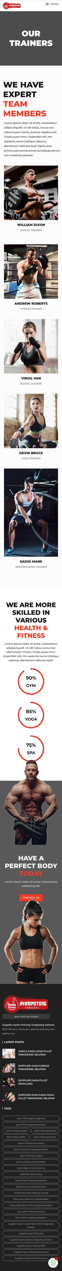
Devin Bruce (31, 453)
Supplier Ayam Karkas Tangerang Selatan (31, 1239)
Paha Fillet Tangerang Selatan (31, 1217)
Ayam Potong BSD (15, 1137)
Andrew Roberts (31, 303)
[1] (53, 1262)
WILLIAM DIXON (31, 225)
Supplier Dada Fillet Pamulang (31, 1258)
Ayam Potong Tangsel (31, 1155)
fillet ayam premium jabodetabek (31, 1199)
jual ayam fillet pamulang (31, 1211)
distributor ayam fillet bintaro (31, 1186)
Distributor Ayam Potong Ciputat (31, 1192)
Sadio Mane (31, 561)
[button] (52, 4)
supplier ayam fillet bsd (31, 1233)
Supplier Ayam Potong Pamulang (31, 1252)
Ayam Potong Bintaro (45, 1130)
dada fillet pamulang (31, 1174)
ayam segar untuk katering (31, 1168)
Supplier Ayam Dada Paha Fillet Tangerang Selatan (31, 1225)
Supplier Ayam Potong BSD (31, 1245)
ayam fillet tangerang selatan (31, 1124)
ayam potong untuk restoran (31, 1161)
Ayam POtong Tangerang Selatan (31, 1149)
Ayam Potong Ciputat (45, 1137)
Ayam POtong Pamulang (31, 1143)
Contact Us (31, 897)
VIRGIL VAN (31, 378)
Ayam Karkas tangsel (16, 1130)
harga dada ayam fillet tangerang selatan (31, 1205)
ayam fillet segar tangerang (31, 1118)
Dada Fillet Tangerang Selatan (31, 1180)
